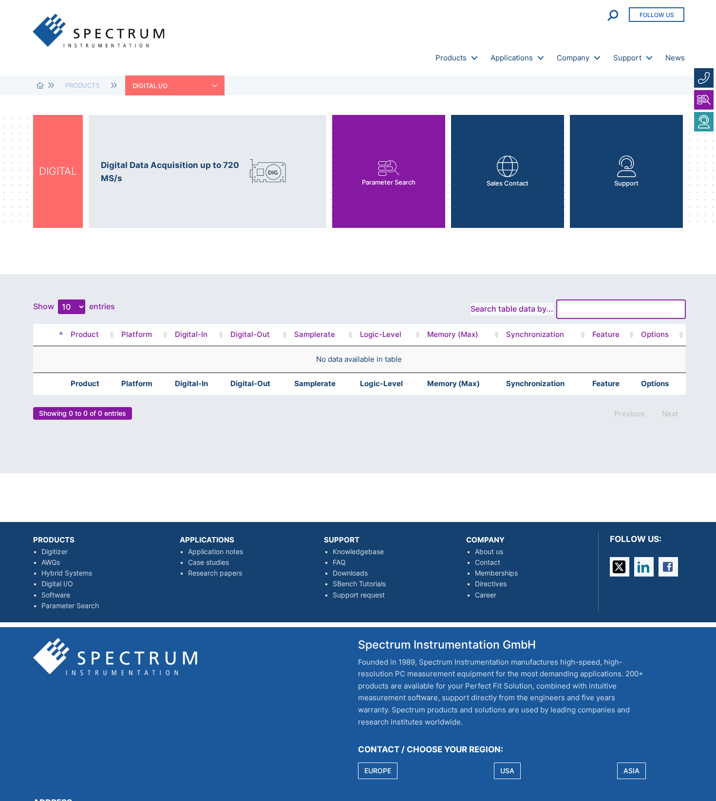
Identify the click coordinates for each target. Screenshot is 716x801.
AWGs (50, 562)
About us (489, 552)
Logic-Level (380, 334)
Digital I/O (57, 584)
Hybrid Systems (66, 573)
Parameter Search (70, 606)
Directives (491, 584)
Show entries (74, 306)
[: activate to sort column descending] (58, 335)
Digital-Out (250, 334)
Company (573, 57)
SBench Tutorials (359, 584)
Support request (359, 595)
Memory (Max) (452, 334)
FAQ (339, 562)
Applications (511, 57)
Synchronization (535, 334)
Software (55, 595)
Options (655, 334)
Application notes (215, 552)
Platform (136, 334)
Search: (538, 309)
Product (85, 334)
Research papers (215, 573)
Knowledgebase (358, 552)
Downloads (350, 573)
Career (485, 595)
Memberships (496, 573)
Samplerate (314, 334)
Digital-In (191, 334)
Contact (487, 562)
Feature (606, 334)
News (675, 57)
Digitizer (54, 552)
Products (451, 57)
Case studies (208, 562)
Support (627, 57)
